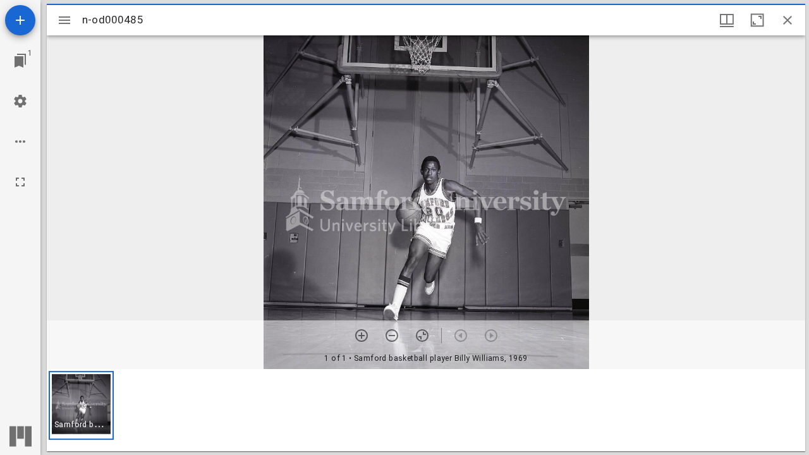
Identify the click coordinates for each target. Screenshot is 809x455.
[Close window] (787, 20)
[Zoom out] (392, 335)
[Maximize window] (757, 20)
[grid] (426, 410)
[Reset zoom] (422, 335)
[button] (81, 405)
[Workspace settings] (20, 101)
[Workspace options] (20, 141)
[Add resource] (20, 20)
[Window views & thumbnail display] (727, 20)
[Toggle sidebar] (64, 20)
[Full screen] (20, 182)
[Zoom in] (361, 335)
